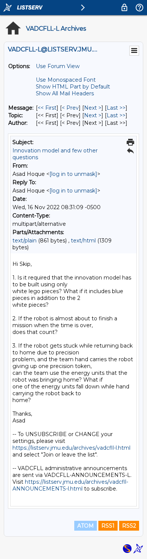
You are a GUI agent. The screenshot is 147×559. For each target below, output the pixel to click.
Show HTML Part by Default (73, 86)
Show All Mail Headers (65, 93)
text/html (83, 240)
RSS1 (108, 525)
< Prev (70, 107)
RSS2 (129, 525)
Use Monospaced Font (66, 79)
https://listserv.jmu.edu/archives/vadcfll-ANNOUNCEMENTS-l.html (70, 485)
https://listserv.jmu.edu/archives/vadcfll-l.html (71, 447)
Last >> (116, 107)
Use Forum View (58, 66)
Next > (92, 107)
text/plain (24, 240)
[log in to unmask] (73, 174)
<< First (47, 107)
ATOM (85, 525)
